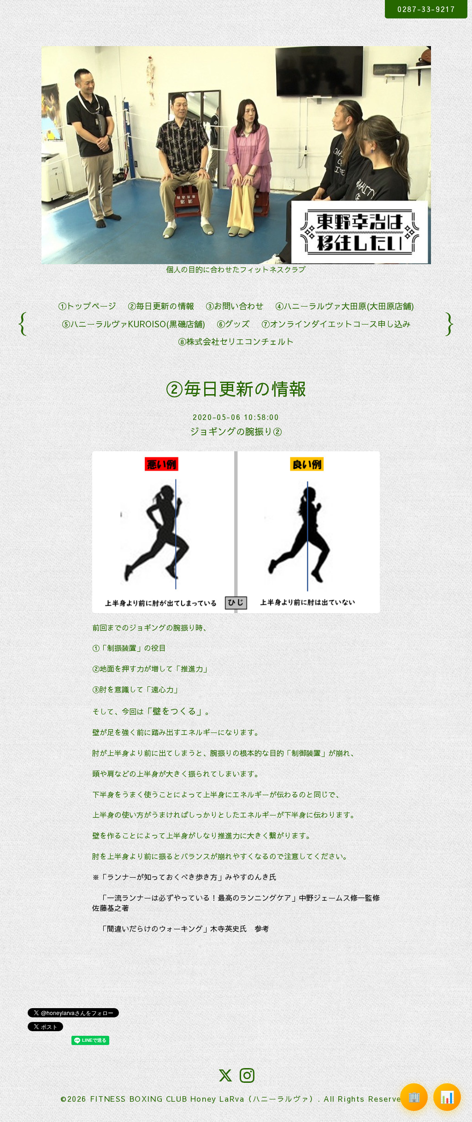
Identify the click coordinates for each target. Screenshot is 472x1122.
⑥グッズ (233, 324)
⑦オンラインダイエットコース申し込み (336, 324)
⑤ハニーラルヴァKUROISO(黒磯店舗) (133, 324)
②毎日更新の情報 (161, 306)
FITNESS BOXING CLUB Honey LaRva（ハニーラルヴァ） (204, 1098)
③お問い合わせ (235, 306)
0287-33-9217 (426, 9)
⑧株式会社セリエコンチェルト (236, 341)
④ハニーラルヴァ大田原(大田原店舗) (344, 306)
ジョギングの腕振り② (236, 431)
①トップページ (87, 306)
